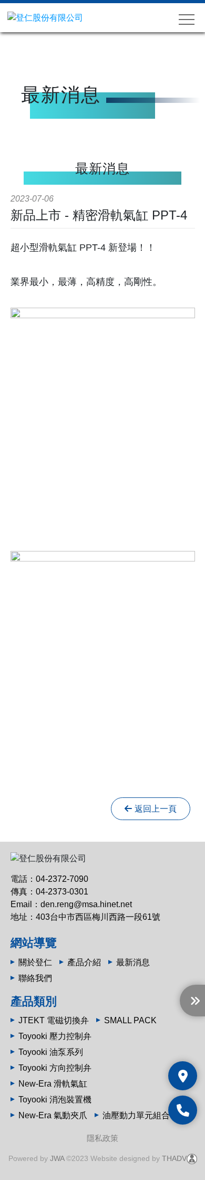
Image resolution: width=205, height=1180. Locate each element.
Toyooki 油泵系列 (50, 1052)
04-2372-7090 (62, 878)
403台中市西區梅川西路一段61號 (98, 916)
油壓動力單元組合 (136, 1115)
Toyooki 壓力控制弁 (54, 1036)
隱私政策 (102, 1138)
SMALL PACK (130, 1020)
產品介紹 (84, 962)
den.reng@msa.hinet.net (86, 904)
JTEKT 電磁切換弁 (53, 1020)
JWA (57, 1158)
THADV (174, 1158)
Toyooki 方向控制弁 (54, 1067)
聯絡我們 (35, 978)
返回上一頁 (156, 808)
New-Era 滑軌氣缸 (52, 1083)
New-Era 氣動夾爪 (52, 1115)
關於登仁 (35, 962)
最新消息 (133, 962)
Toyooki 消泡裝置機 (54, 1099)
